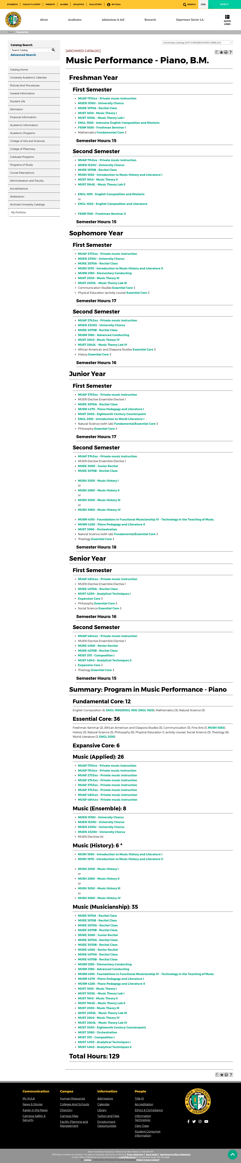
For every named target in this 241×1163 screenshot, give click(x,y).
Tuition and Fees (108, 1116)
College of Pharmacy (22, 149)
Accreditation (144, 1104)
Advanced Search (23, 55)
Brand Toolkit (152, 1154)
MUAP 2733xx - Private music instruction (107, 253)
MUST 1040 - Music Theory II (98, 179)
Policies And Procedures (24, 85)
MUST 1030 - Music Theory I (97, 113)
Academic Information (24, 125)
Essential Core (122, 288)
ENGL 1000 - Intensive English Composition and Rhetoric (119, 122)
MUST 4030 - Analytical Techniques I (104, 593)
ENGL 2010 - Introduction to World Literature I (111, 419)
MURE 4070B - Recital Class (98, 650)
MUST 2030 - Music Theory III (98, 278)
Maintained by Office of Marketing (175, 1154)
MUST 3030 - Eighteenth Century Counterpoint (112, 414)
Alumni (64, 4)
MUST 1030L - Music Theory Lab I (101, 118)
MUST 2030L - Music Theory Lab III (102, 283)
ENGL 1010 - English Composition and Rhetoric (111, 194)
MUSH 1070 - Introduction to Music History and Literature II (120, 268)
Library (102, 1110)
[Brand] (13, 19)
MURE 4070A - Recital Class (98, 589)
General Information (22, 93)
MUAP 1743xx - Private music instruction (107, 160)
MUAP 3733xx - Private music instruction (107, 394)
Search (191, 4)
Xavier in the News (35, 1110)
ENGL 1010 (129, 710)
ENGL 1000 (114, 710)
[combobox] (197, 42)
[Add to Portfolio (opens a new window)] (221, 52)
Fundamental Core (110, 132)
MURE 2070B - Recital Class (98, 330)
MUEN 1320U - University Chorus (101, 165)
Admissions (105, 1098)
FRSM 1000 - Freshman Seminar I (102, 127)
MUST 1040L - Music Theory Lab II (101, 184)
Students (12, 4)
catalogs (87, 1160)
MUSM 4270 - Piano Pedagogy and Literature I (111, 409)
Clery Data (142, 1126)
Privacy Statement (135, 1154)
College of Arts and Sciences (27, 141)
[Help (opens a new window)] (231, 52)
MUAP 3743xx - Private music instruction (107, 456)
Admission (16, 109)
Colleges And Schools (74, 1104)
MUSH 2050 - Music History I (98, 480)
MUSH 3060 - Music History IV (99, 510)
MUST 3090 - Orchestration (97, 529)
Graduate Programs (22, 157)
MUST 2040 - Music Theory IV (99, 340)
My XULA (115, 4)
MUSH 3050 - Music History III (99, 500)
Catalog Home (19, 69)
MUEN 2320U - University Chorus (101, 325)
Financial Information (23, 117)
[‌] (232, 1154)
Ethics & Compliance (149, 1110)
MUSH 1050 (216, 727)
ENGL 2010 (107, 736)
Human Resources (72, 1098)
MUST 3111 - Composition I (96, 655)
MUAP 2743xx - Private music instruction (107, 320)
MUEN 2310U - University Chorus (101, 258)
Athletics (78, 4)
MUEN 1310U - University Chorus (101, 103)
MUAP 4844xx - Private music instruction (107, 636)
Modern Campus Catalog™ (148, 1160)
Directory (66, 1110)
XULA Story (95, 4)
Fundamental (124, 423)
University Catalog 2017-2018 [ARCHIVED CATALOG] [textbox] (192, 42)
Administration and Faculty (27, 180)
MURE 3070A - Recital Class (98, 404)
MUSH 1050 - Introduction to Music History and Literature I (120, 174)
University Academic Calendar (28, 77)
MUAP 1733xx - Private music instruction (107, 98)
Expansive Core (89, 598)
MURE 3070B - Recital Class (98, 471)
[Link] (198, 1101)
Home (11, 32)
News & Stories (33, 1104)
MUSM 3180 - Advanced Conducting (103, 335)
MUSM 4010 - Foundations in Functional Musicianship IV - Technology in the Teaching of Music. (146, 519)
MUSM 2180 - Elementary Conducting (105, 273)
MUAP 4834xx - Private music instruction (107, 579)
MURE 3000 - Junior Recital (98, 466)
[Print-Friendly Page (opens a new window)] (226, 52)
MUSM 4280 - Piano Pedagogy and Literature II (111, 524)
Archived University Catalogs (27, 204)
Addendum (17, 196)
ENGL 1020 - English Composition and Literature (112, 204)
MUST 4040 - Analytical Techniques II (104, 660)
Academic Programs (22, 133)
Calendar (103, 1104)
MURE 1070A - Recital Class (97, 108)
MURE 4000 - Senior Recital (98, 645)
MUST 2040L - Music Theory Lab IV (102, 344)
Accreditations (19, 188)
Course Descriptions (22, 172)
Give (203, 4)
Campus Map (69, 1116)
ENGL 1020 (146, 710)
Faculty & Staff (31, 4)
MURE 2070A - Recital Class (98, 263)
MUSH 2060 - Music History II (98, 490)
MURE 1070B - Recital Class (97, 170)
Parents (50, 4)
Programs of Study (21, 164)
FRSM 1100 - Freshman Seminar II (102, 213)
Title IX (139, 1098)
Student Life (17, 101)
